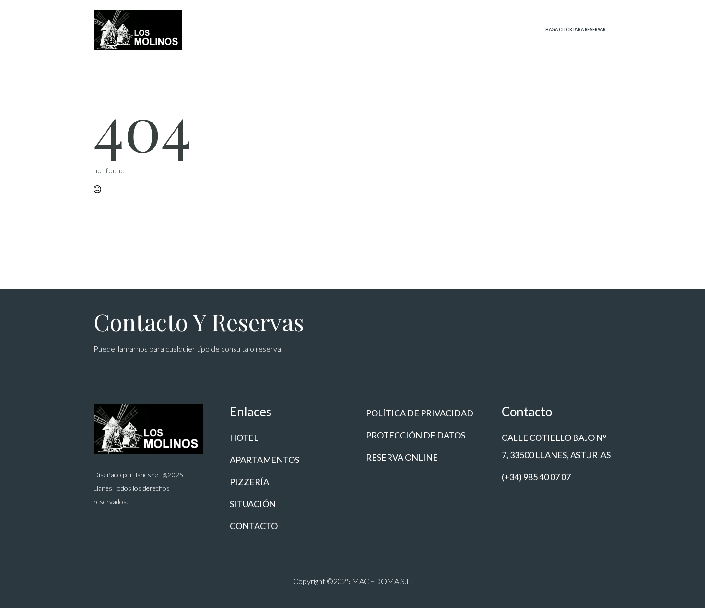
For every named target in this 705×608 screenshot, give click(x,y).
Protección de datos (415, 435)
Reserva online (402, 457)
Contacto (254, 526)
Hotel (311, 28)
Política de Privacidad (419, 413)
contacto (502, 28)
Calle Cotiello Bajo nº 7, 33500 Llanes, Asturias (556, 446)
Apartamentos (359, 28)
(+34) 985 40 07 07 (536, 477)
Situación (454, 28)
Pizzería (411, 28)
